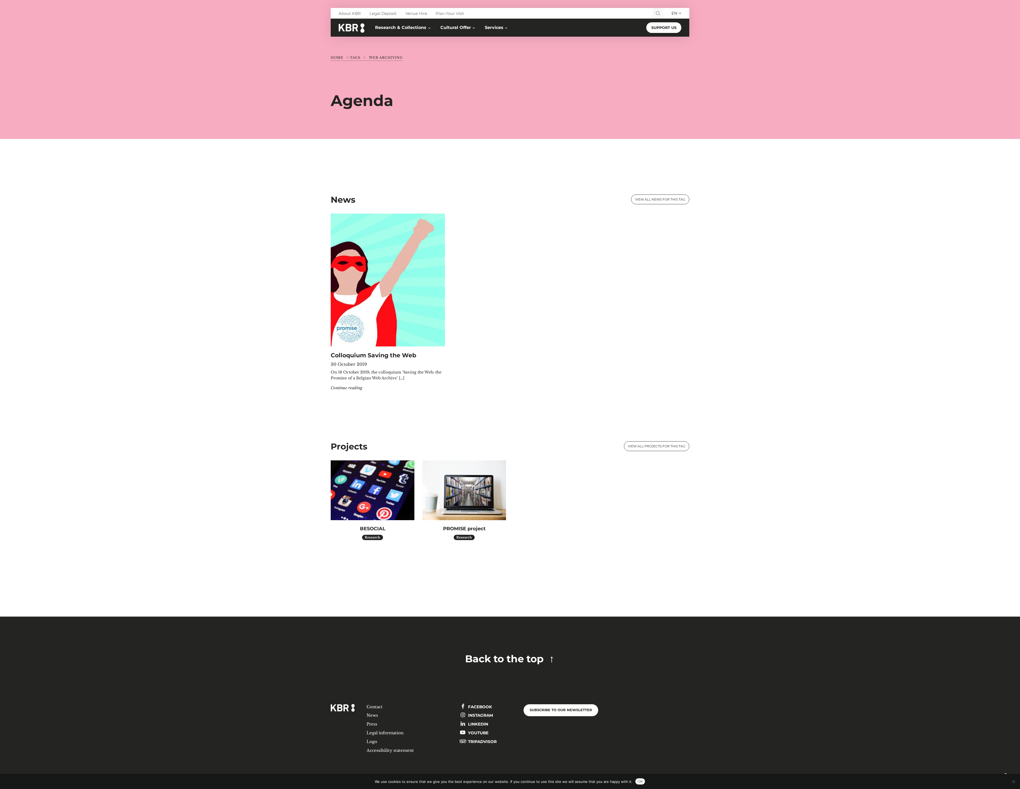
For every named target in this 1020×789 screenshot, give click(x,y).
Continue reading (346, 387)
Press (372, 724)
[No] (1013, 781)
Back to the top (504, 659)
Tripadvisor (482, 741)
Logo (372, 741)
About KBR (350, 13)
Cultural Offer (455, 27)
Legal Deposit (383, 13)
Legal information (385, 732)
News (372, 715)
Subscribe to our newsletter (561, 710)
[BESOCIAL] (372, 490)
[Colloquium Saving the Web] (388, 280)
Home (337, 58)
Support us (664, 28)
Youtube (477, 732)
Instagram (480, 715)
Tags (355, 58)
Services (494, 27)
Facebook (479, 706)
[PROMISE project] (464, 490)
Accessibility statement (390, 750)
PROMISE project (464, 528)
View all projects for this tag (656, 446)
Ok (640, 781)
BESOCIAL (372, 528)
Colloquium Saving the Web (373, 355)
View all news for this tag (660, 199)
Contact (374, 706)
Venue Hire (416, 13)
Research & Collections (400, 27)
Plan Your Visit (450, 13)
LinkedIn (477, 724)
